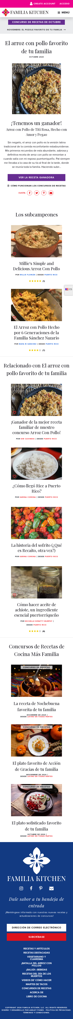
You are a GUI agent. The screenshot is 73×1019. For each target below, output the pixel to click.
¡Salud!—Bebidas (36, 970)
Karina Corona (28, 497)
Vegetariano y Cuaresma (36, 958)
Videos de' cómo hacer (36, 980)
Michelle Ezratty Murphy (38, 621)
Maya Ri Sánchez (27, 344)
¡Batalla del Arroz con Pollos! (36, 964)
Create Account (45, 3)
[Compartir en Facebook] (29, 192)
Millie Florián (27, 274)
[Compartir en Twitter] (36, 192)
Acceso (65, 3)
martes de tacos (36, 984)
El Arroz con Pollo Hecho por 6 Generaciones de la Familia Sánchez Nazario (36, 332)
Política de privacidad (58, 1010)
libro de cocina (36, 996)
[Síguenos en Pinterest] (40, 888)
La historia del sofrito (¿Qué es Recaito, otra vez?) (36, 547)
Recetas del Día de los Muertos (36, 975)
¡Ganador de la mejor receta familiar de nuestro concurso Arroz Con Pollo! (36, 427)
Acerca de (36, 992)
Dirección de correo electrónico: (36, 927)
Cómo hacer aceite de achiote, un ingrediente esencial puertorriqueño (36, 610)
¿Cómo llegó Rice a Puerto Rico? (36, 488)
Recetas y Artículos (36, 948)
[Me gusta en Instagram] (21, 888)
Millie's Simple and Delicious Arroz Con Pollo (36, 266)
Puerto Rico (51, 274)
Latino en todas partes (40, 716)
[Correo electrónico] (51, 888)
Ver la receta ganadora (36, 177)
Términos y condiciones (36, 1012)
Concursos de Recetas (36, 988)
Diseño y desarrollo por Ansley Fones (23, 1010)
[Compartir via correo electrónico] (50, 192)
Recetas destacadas (36, 953)
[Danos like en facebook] (31, 888)
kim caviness (28, 438)
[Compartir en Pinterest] (43, 192)
